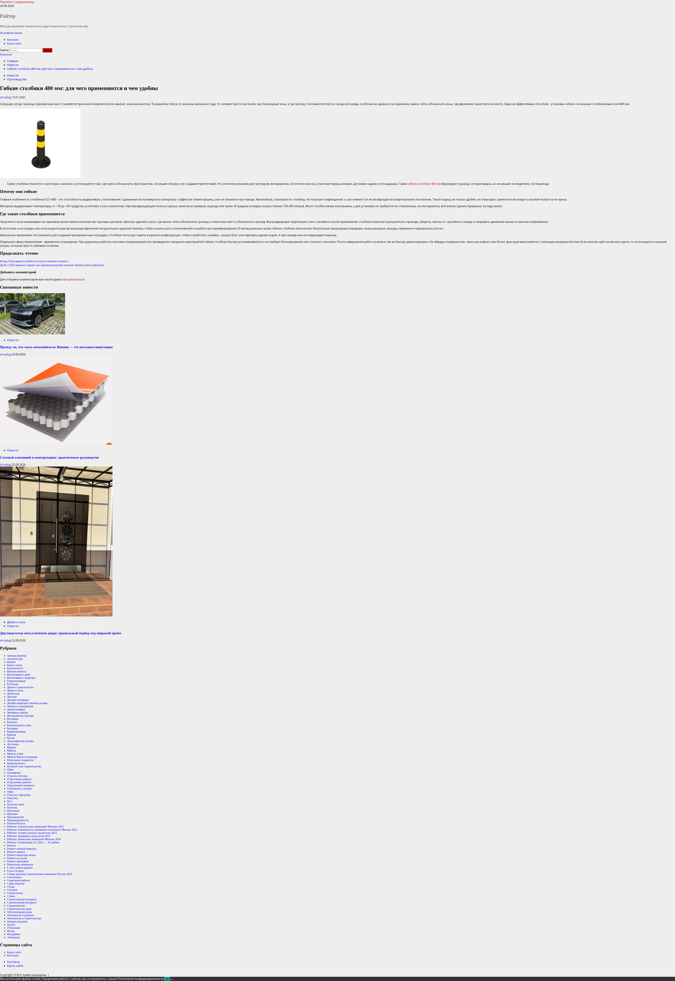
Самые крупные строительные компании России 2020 (39, 874)
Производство (17, 79)
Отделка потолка (17, 775)
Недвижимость (16, 763)
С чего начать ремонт (20, 867)
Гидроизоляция (16, 680)
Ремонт (11, 845)
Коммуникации (16, 731)
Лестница (13, 744)
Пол (9, 801)
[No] (171, 979)
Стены (11, 896)
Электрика (13, 937)
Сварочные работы (18, 880)
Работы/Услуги (16, 823)
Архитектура (15, 658)
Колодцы (12, 728)
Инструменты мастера (20, 715)
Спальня (12, 889)
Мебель (11, 750)
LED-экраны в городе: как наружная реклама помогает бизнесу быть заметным (52, 265)
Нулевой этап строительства (24, 766)
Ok (167, 978)
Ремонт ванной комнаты (21, 848)
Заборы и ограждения (20, 706)
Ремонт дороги (16, 851)
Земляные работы (17, 712)
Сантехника (14, 877)
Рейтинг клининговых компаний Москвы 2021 (35, 826)
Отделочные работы (19, 779)
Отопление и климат (19, 788)
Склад (10, 886)
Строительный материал (22, 899)
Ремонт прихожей (17, 861)
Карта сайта (14, 43)
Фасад (10, 930)
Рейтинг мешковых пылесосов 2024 (28, 836)
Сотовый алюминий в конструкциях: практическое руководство (49, 457)
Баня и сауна (14, 665)
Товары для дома (17, 921)
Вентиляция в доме (18, 674)
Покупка (12, 798)
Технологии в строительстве (24, 918)
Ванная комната (16, 671)
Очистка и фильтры (19, 794)
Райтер (7, 16)
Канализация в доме (19, 725)
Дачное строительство (20, 687)
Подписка (6, 54)
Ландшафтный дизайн (20, 741)
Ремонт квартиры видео (21, 855)
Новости (13, 75)
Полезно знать (15, 804)
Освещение (14, 772)
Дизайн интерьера (18, 699)
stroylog (6, 97)
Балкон (11, 661)
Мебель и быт (15, 753)
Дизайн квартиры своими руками (27, 703)
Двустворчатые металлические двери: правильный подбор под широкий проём (60, 633)
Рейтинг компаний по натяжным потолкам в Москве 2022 (42, 829)
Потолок (12, 807)
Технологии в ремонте (20, 915)
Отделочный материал (20, 785)
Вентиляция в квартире (21, 677)
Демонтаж (13, 693)
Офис (10, 791)
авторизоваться (73, 279)
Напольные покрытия (20, 760)
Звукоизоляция (16, 709)
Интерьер (12, 718)
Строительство (16, 905)
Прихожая (13, 810)
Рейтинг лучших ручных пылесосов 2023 (32, 832)
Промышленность (18, 820)
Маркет (11, 747)
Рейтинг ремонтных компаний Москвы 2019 (34, 839)
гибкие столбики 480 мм (424, 184)
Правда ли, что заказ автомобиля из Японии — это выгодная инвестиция (56, 347)
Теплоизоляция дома (19, 911)
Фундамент (14, 934)
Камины (12, 722)
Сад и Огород (15, 870)
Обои (10, 769)
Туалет (11, 924)
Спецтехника (15, 892)
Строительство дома (19, 908)
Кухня (10, 737)
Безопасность (15, 668)
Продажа (12, 813)
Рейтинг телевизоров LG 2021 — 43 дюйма (33, 842)
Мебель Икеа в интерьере (22, 756)
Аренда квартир (16, 655)
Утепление (13, 927)
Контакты (13, 39)
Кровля (11, 734)
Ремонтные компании (20, 864)
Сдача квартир (15, 883)
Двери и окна (16, 622)
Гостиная (12, 684)
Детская (12, 696)
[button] (11, 33)
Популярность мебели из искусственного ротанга (34, 261)
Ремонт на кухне (17, 858)
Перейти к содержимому (17, 2)
